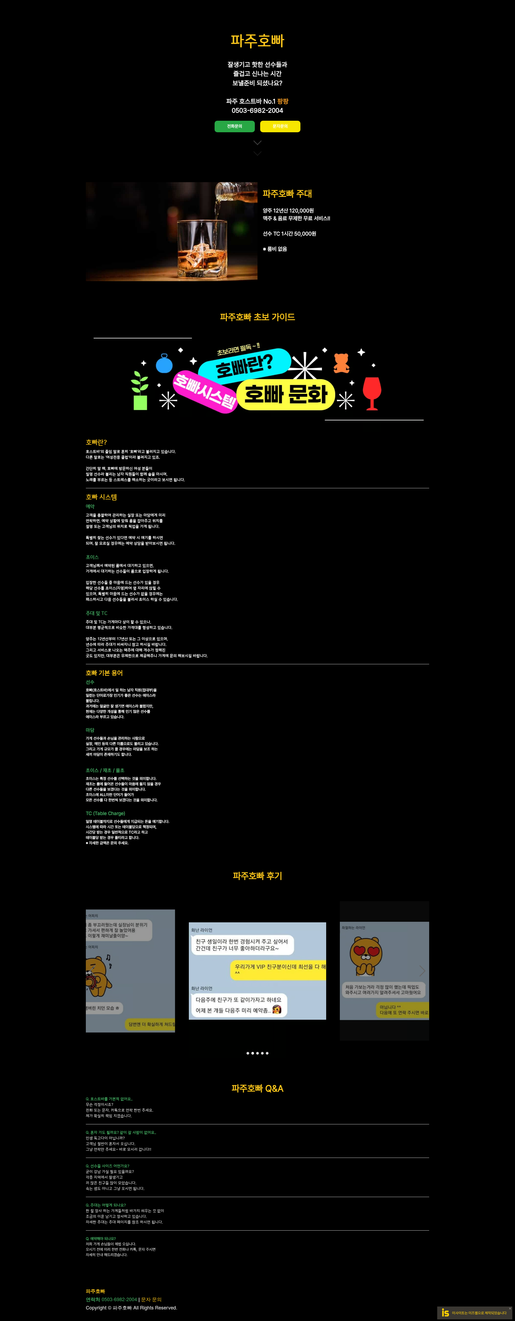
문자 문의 (151, 1299)
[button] (92, 970)
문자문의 (280, 126)
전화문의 (234, 126)
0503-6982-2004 (119, 1299)
